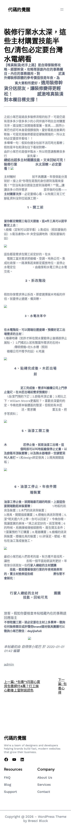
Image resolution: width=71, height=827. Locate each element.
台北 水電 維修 (42, 506)
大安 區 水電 (25, 94)
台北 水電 (46, 593)
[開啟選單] (62, 9)
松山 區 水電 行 (17, 156)
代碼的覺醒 (19, 9)
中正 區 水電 (49, 73)
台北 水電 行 (44, 409)
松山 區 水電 (24, 176)
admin (9, 664)
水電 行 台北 (26, 164)
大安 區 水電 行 (43, 574)
